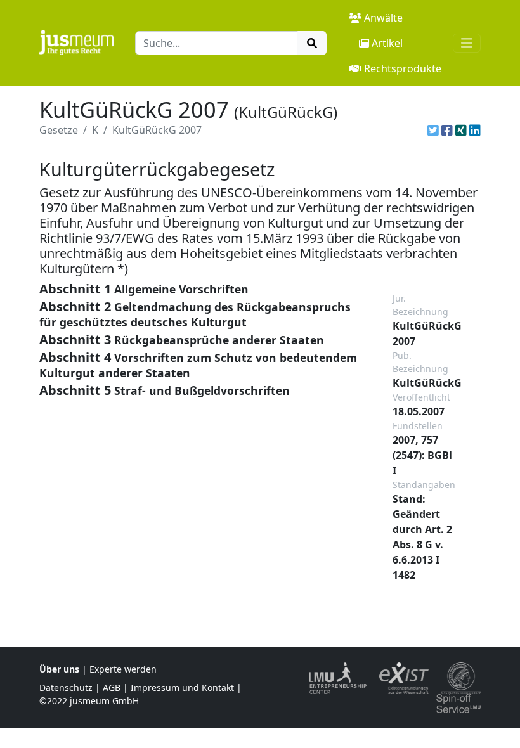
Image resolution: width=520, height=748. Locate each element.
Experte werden (123, 669)
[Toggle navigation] (467, 43)
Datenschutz (66, 687)
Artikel (387, 43)
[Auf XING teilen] (461, 130)
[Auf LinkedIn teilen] (475, 130)
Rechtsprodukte (402, 68)
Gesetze (58, 130)
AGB (111, 687)
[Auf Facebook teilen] (447, 130)
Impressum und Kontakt (182, 687)
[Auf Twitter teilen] (433, 130)
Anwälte (383, 18)
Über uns (59, 669)
